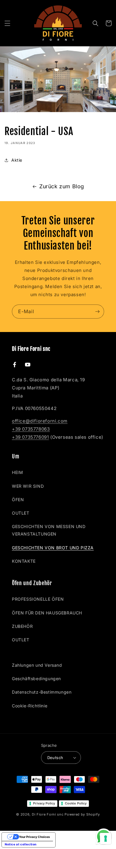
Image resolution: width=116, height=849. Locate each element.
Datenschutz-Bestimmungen (41, 692)
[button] (7, 23)
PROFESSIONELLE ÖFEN (38, 599)
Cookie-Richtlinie (29, 705)
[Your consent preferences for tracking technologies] (105, 838)
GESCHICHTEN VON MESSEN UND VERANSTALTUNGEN (49, 530)
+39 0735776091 (30, 437)
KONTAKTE (24, 561)
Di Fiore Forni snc (48, 814)
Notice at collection (21, 844)
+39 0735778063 (31, 429)
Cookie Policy (76, 803)
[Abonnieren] (97, 312)
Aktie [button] (16, 160)
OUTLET (20, 512)
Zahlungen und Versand (37, 665)
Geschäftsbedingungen (36, 678)
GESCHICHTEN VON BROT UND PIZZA (53, 547)
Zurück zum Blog (61, 186)
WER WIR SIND (28, 486)
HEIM (17, 472)
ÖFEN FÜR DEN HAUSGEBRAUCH (47, 612)
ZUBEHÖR (22, 626)
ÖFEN (18, 499)
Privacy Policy (44, 803)
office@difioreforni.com (40, 421)
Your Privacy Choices (34, 837)
